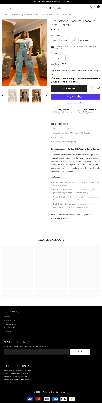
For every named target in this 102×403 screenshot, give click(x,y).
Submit (80, 352)
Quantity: (54, 53)
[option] (24, 52)
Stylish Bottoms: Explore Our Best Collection (37, 14)
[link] (92, 88)
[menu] (3, 7)
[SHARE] (97, 89)
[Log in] (90, 7)
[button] (3, 96)
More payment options (75, 103)
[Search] (11, 7)
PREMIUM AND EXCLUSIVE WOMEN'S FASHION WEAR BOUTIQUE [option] (51, 2)
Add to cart (69, 88)
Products (15, 14)
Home (6, 14)
